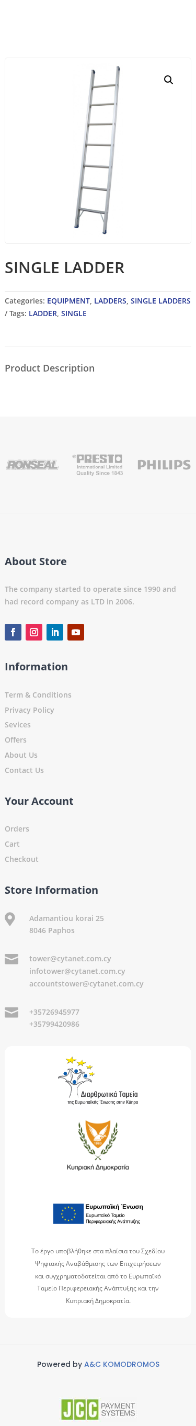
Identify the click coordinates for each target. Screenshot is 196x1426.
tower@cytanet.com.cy (70, 958)
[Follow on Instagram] (34, 632)
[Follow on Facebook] (13, 632)
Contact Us (24, 770)
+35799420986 (54, 1024)
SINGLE (74, 313)
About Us (21, 755)
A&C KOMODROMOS (121, 1364)
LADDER (43, 313)
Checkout (22, 859)
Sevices (18, 724)
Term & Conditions (38, 695)
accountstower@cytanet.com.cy (86, 984)
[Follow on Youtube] (75, 632)
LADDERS (110, 301)
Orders (17, 829)
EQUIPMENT (68, 301)
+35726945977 (54, 1012)
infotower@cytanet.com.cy (77, 971)
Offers (16, 740)
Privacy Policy (29, 710)
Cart (12, 844)
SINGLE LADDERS (161, 301)
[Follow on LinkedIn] (55, 632)
